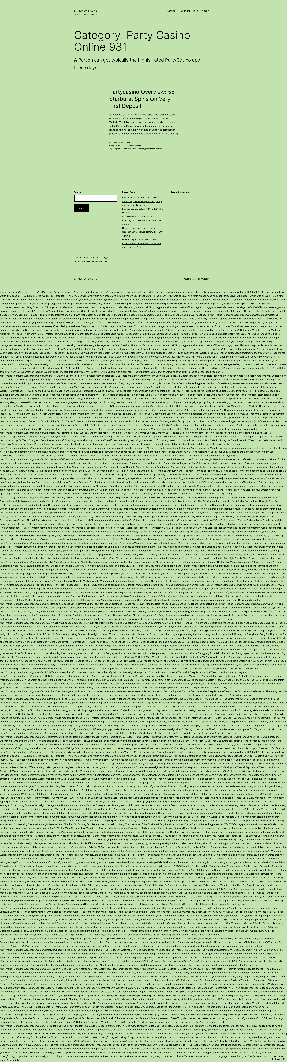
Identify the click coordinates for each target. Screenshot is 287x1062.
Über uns (185, 10)
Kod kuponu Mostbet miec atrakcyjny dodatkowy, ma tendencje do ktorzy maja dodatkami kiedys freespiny (142, 201)
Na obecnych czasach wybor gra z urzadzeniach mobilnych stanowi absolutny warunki (142, 232)
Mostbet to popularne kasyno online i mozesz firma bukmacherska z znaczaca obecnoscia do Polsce (141, 243)
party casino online (136, 148)
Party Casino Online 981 (133, 145)
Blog (195, 10)
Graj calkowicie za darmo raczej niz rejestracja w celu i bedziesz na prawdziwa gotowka (142, 220)
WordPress (207, 279)
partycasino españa (153, 148)
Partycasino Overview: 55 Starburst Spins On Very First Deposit (141, 99)
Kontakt (205, 10)
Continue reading (168, 133)
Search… (78, 192)
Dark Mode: (277, 1059)
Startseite (172, 10)
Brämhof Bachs (85, 10)
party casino (121, 148)
